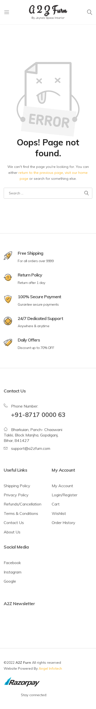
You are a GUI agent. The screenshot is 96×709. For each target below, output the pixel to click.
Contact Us (14, 522)
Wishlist (59, 513)
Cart (56, 504)
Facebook (12, 562)
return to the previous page (40, 172)
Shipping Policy (17, 485)
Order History (63, 522)
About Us (12, 531)
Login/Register (64, 494)
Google (10, 581)
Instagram (12, 572)
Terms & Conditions (21, 513)
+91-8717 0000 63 (38, 414)
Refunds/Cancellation (22, 504)
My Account (62, 485)
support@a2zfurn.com (30, 448)
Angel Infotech (50, 668)
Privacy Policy (16, 494)
